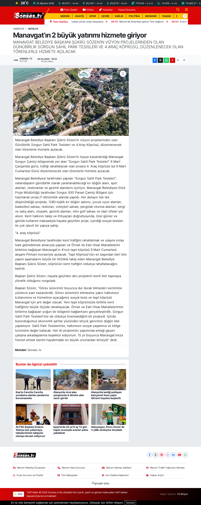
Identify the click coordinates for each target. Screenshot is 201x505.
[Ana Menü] (185, 9)
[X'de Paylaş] (160, 60)
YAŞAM (166, 16)
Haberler (18, 28)
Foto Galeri (70, 9)
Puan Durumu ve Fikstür (30, 475)
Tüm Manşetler (69, 475)
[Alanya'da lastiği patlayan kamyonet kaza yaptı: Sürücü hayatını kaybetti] (108, 379)
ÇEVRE (105, 16)
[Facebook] (149, 454)
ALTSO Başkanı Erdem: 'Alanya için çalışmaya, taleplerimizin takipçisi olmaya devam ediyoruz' (30, 431)
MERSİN (65, 16)
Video (90, 9)
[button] (185, 16)
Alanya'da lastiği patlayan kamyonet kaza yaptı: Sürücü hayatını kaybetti (106, 395)
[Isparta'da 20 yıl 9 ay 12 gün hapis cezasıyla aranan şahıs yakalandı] (70, 414)
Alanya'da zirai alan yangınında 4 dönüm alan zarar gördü (68, 395)
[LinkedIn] (173, 454)
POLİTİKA (134, 16)
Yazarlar (108, 9)
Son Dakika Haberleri (117, 475)
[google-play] (100, 483)
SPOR (92, 16)
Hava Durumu (126, 9)
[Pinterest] (161, 454)
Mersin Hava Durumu (73, 467)
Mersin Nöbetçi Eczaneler (31, 467)
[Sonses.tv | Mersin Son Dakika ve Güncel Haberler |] (28, 15)
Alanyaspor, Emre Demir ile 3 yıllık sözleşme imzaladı (107, 428)
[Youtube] (179, 454)
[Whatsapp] (185, 454)
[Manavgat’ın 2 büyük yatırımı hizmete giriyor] (71, 102)
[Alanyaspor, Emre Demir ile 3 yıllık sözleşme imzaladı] (108, 414)
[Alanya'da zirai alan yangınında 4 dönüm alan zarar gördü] (70, 379)
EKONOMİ (150, 16)
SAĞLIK (119, 16)
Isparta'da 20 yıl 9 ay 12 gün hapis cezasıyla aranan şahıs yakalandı (70, 429)
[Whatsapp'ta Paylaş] (166, 60)
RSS (20, 494)
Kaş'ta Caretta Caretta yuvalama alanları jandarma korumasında (32, 395)
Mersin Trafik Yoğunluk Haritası (167, 467)
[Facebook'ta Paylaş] (155, 60)
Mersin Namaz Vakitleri (119, 467)
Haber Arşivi (157, 475)
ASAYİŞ (79, 16)
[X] (155, 454)
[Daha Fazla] (172, 60)
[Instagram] (167, 454)
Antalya (33, 28)
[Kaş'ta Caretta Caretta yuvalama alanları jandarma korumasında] (33, 379)
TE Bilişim (182, 494)
